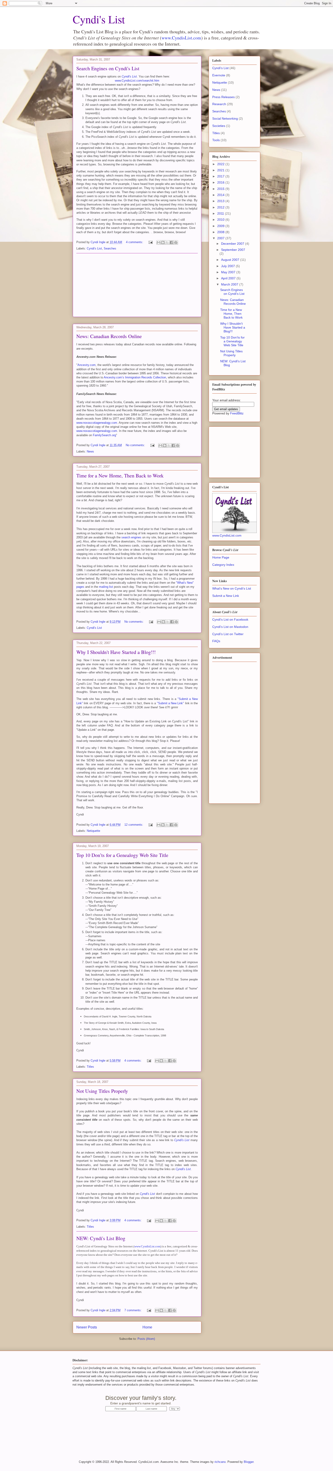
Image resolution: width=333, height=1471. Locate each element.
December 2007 (233, 243)
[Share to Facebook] (171, 242)
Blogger (248, 1462)
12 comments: (134, 824)
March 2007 (230, 284)
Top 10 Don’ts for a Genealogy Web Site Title (122, 855)
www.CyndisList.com (181, 38)
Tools (216, 140)
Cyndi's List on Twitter (228, 634)
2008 (221, 232)
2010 (221, 219)
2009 (221, 226)
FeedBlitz (237, 413)
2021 (221, 170)
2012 (221, 207)
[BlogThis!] (163, 242)
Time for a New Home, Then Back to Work (120, 475)
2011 (221, 213)
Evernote (218, 75)
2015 (221, 189)
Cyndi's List (99, 19)
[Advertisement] (137, 285)
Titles (90, 1066)
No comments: (136, 445)
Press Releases (223, 97)
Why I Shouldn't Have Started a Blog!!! (116, 652)
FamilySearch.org (104, 435)
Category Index (223, 564)
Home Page (220, 557)
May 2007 (228, 272)
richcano (220, 1462)
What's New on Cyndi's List (231, 588)
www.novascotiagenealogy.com (96, 422)
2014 (221, 195)
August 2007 (230, 259)
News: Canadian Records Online (109, 336)
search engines (131, 537)
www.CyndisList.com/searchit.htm (137, 80)
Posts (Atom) (146, 1338)
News (90, 451)
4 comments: (135, 242)
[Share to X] (167, 242)
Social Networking (225, 118)
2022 (221, 164)
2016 (221, 182)
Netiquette (93, 830)
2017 (221, 176)
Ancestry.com (86, 365)
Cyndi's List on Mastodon (230, 627)
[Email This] (158, 242)
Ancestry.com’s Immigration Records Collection (135, 377)
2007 (221, 238)
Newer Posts (86, 1327)
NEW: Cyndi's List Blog (100, 1238)
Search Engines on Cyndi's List (107, 68)
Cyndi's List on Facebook (230, 619)
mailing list (106, 586)
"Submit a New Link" (170, 703)
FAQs (216, 641)
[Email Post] (150, 242)
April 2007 (228, 278)
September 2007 (233, 250)
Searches (110, 248)
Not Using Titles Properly (102, 1091)
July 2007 (228, 266)
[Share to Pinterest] (176, 242)
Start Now (219, 1400)
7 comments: (133, 1310)
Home (147, 1327)
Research (219, 104)
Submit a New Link (225, 596)
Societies (218, 126)
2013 (221, 201)
